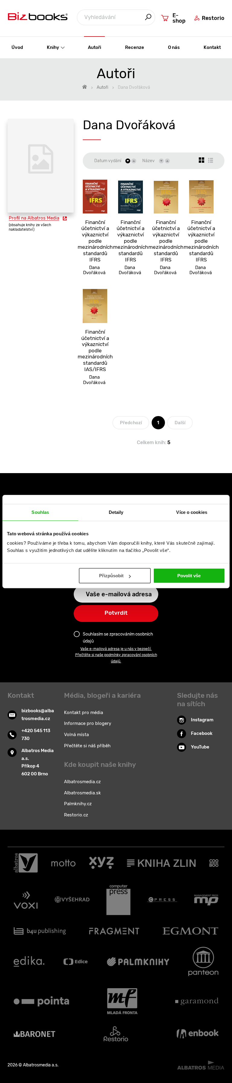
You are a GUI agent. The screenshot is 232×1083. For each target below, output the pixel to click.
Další (180, 422)
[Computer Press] (118, 900)
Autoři (94, 47)
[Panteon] (203, 961)
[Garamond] (196, 1001)
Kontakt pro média (83, 712)
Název (148, 160)
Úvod (17, 47)
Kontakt (212, 47)
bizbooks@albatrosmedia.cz (37, 714)
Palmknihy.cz (78, 803)
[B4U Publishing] (40, 931)
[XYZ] (101, 863)
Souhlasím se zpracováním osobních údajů (118, 637)
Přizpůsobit (111, 575)
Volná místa (76, 734)
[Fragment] (114, 931)
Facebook (201, 733)
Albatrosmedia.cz (82, 781)
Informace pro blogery (87, 723)
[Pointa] (41, 1001)
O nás (174, 47)
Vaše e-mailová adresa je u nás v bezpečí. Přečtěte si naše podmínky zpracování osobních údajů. (116, 655)
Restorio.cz (76, 815)
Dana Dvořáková (94, 270)
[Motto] (63, 863)
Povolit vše (189, 575)
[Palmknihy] (138, 961)
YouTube (200, 747)
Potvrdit (116, 612)
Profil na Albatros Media (34, 218)
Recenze (134, 47)
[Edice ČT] (75, 961)
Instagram (202, 720)
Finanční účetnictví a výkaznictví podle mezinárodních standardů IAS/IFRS (95, 350)
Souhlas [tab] (40, 512)
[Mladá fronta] (122, 1001)
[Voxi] (26, 900)
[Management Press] (206, 900)
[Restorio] (116, 1033)
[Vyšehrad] (72, 900)
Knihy (53, 47)
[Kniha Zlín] (161, 863)
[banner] (38, 17)
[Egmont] (190, 931)
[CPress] (162, 900)
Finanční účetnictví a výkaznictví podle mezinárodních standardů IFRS (95, 241)
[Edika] (29, 961)
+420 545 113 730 (35, 734)
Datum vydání (107, 160)
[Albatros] (26, 863)
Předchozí (131, 422)
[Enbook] (197, 1033)
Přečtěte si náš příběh (87, 745)
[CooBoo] (214, 863)
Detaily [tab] (116, 512)
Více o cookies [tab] (191, 512)
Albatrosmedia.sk (82, 793)
